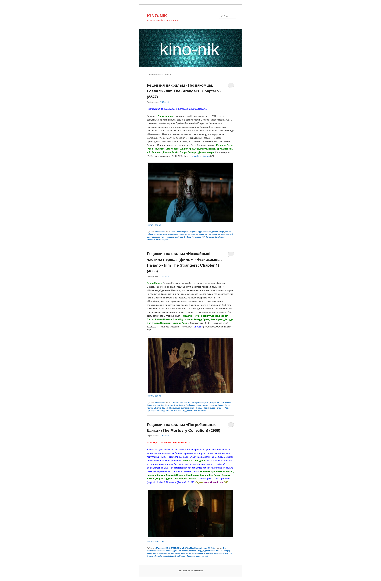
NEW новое (160, 231)
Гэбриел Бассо (217, 402)
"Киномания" (178, 402)
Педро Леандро (191, 234)
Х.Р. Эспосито (208, 237)
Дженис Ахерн (217, 231)
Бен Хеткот (183, 550)
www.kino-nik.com (201, 155)
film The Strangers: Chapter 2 (184, 231)
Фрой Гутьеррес (194, 237)
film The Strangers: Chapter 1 (196, 402)
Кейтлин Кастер (160, 553)
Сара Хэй (227, 553)
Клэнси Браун (174, 553)
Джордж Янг (158, 405)
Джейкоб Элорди (196, 550)
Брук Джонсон (204, 231)
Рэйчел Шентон (154, 407)
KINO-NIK (157, 15)
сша (148, 237)
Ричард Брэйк (227, 234)
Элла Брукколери (165, 410)
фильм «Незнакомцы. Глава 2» (172, 237)
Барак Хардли (170, 550)
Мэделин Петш (160, 234)
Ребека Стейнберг (187, 405)
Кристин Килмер (188, 553)
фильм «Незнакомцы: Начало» (210, 407)
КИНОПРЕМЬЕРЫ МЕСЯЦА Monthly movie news (186, 548)
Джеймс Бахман (211, 550)
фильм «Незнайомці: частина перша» (178, 407)
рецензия (216, 234)
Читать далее (155, 224)
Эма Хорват (220, 237)
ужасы (154, 237)
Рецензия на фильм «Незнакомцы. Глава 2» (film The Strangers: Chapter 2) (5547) (184, 90)
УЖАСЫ (212, 548)
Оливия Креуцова (176, 234)
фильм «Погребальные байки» (160, 556)
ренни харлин (205, 234)
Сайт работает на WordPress (190, 570)
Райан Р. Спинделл (204, 553)
